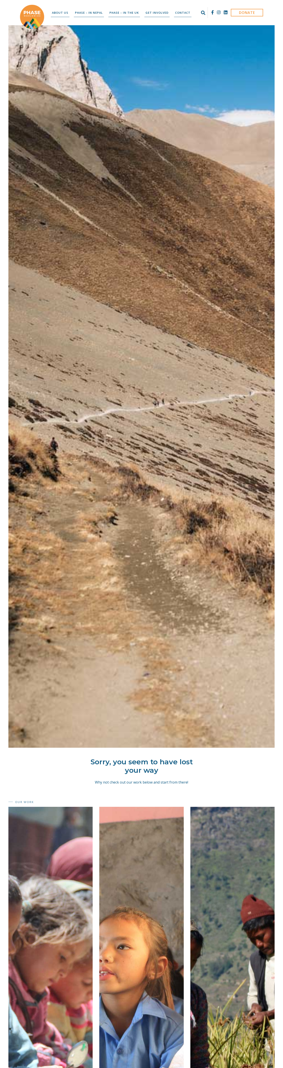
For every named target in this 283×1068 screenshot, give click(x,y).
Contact (182, 13)
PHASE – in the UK (124, 13)
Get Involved (156, 13)
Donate (247, 12)
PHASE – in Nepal (89, 13)
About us (60, 13)
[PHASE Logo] (32, 17)
